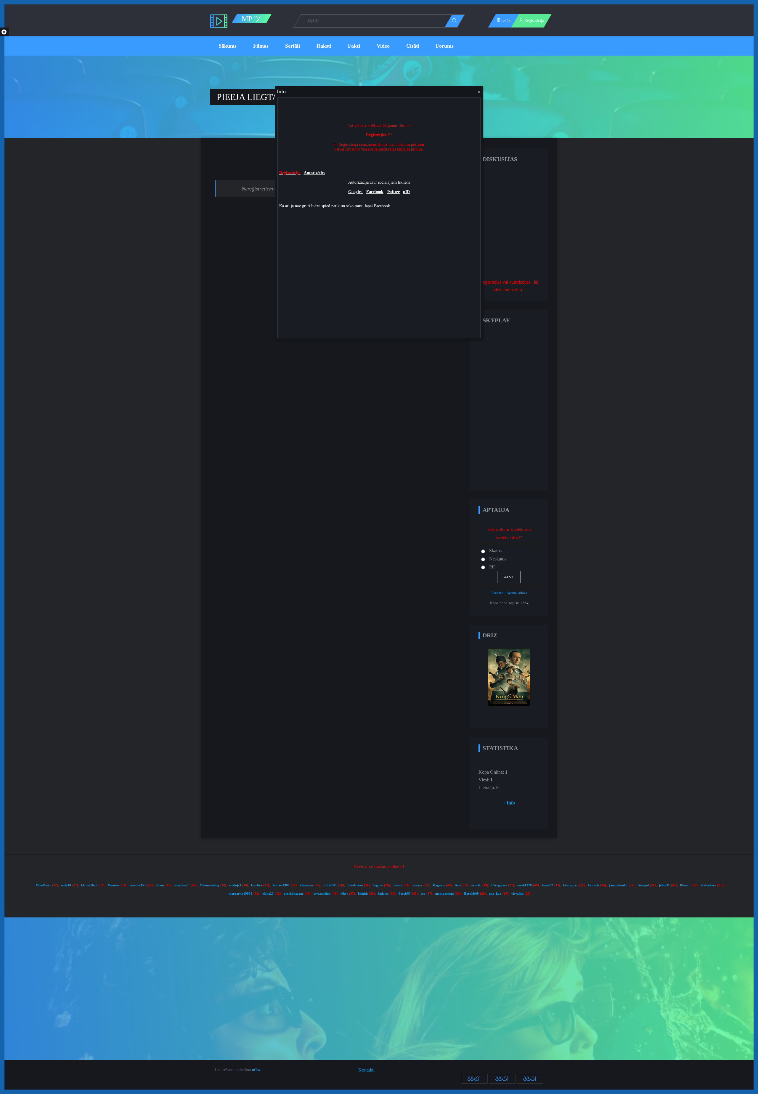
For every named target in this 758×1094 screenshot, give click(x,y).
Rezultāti (497, 592)
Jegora (378, 885)
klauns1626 (89, 885)
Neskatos (497, 558)
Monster (113, 885)
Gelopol (643, 885)
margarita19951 (240, 893)
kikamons (306, 885)
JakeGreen (355, 885)
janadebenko (618, 885)
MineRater (43, 885)
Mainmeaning (209, 885)
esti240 (66, 885)
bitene (160, 885)
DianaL (685, 885)
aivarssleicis (322, 893)
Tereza (397, 885)
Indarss (383, 893)
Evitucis (593, 885)
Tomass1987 (281, 885)
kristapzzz (570, 885)
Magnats (438, 885)
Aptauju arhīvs (517, 592)
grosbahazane (293, 893)
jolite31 (664, 885)
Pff (492, 566)
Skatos (495, 550)
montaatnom (444, 893)
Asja (458, 885)
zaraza (417, 885)
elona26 (268, 893)
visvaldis (517, 893)
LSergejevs (499, 885)
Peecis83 (405, 893)
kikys (344, 893)
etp (423, 893)
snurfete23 (182, 885)
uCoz (256, 1070)
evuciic (476, 885)
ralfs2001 (330, 885)
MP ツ (251, 19)
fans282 (547, 885)
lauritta (256, 885)
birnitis (363, 893)
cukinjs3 (235, 885)
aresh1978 (524, 885)
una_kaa (495, 893)
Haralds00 (471, 893)
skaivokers (708, 885)
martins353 (137, 885)
